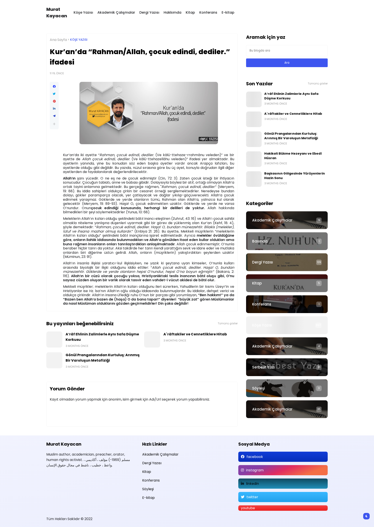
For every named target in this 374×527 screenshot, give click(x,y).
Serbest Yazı (263, 367)
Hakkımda (172, 12)
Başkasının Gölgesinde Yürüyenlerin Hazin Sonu (294, 175)
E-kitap (228, 12)
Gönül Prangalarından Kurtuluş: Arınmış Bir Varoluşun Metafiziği (103, 357)
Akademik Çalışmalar (116, 12)
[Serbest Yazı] (287, 367)
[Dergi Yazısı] (287, 262)
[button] (54, 124)
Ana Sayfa (58, 39)
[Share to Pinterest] (54, 101)
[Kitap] (287, 283)
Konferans (208, 12)
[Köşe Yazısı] (287, 325)
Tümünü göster (228, 323)
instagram (255, 470)
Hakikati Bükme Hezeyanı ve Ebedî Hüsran (293, 155)
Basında (260, 241)
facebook (255, 456)
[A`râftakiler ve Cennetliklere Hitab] (152, 339)
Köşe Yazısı (83, 12)
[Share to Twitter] (54, 93)
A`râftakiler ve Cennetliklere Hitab (195, 334)
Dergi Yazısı (149, 12)
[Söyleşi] (287, 388)
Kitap (190, 12)
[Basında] (287, 241)
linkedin (252, 483)
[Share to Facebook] (54, 86)
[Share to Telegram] (54, 116)
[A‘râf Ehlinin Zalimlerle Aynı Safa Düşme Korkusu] (54, 339)
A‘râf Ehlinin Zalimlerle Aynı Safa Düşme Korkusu (102, 337)
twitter (252, 497)
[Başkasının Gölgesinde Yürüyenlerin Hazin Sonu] (254, 179)
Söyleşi (258, 388)
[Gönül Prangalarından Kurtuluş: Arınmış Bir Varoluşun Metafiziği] (54, 360)
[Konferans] (287, 304)
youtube (248, 508)
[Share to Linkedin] (54, 108)
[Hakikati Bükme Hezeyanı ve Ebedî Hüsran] (254, 159)
